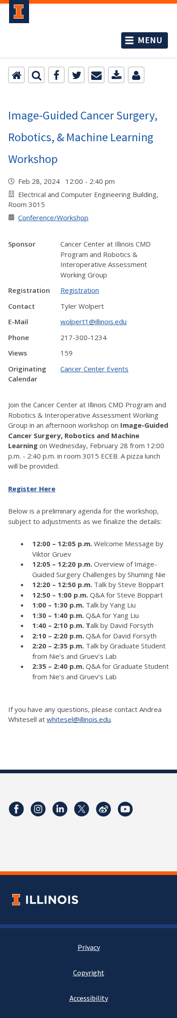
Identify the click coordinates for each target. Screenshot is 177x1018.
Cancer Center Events (94, 368)
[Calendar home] (16, 75)
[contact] (136, 75)
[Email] (96, 75)
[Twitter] (76, 75)
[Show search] (36, 75)
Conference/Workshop (53, 217)
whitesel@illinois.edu (79, 719)
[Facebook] (56, 75)
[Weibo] (103, 809)
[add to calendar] (116, 75)
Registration (79, 290)
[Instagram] (38, 809)
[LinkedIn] (60, 809)
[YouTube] (125, 809)
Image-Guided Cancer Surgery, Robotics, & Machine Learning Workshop (82, 137)
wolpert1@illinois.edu (93, 321)
